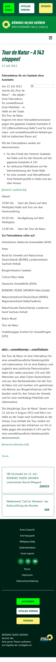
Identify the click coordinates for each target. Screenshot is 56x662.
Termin (5, 456)
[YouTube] (35, 561)
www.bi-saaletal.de (14, 189)
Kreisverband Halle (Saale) (30, 27)
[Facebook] (28, 561)
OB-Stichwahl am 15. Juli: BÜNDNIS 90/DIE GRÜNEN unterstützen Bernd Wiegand (28, 480)
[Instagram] (21, 561)
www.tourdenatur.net (15, 444)
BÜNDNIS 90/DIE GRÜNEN (28, 23)
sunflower (26, 641)
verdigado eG (25, 645)
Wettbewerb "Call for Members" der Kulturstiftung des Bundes (28, 505)
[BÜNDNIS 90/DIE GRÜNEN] (6, 24)
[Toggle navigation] (50, 37)
